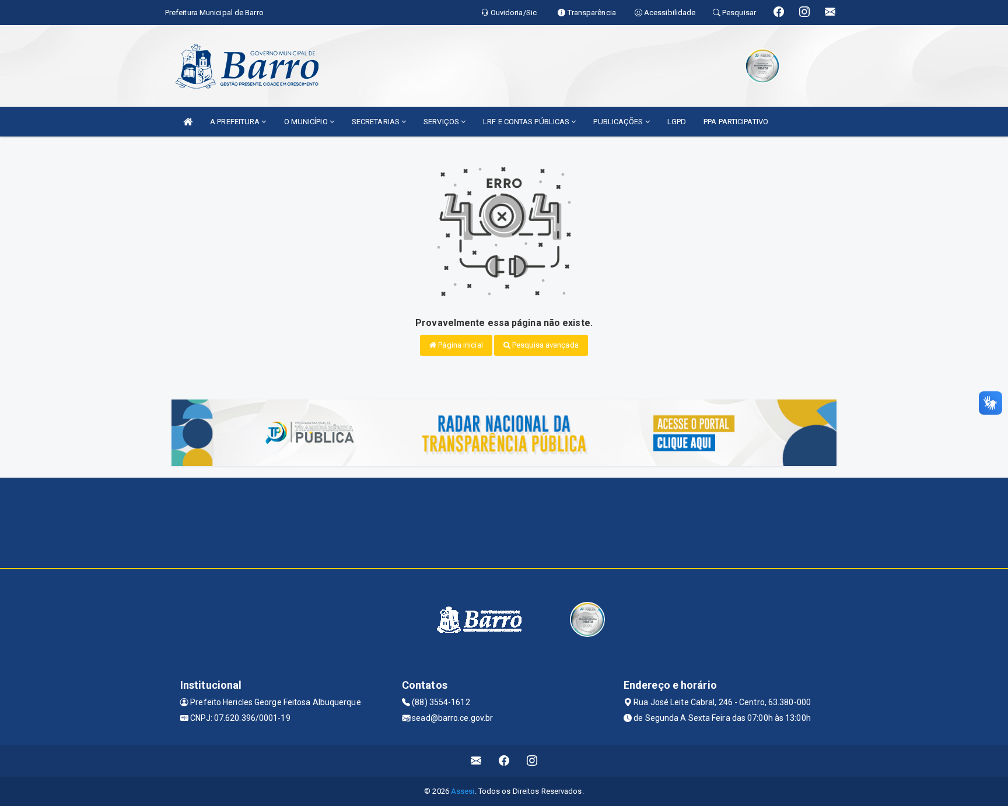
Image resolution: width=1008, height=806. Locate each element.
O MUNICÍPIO (307, 121)
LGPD (676, 121)
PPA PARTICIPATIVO (736, 121)
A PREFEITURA (235, 121)
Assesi (463, 791)
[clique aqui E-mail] (476, 761)
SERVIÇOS (442, 121)
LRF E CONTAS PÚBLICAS (527, 121)
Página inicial (459, 345)
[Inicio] (187, 121)
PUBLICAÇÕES (619, 121)
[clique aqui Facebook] (504, 761)
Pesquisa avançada (544, 345)
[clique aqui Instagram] (532, 761)
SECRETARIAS (376, 121)
